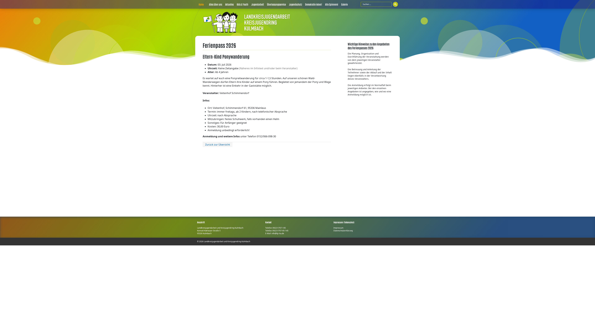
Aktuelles (229, 4)
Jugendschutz (295, 4)
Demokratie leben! (313, 4)
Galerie (344, 4)
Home (201, 4)
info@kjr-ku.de (278, 233)
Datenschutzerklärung (343, 230)
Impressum (338, 228)
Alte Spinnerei (331, 4)
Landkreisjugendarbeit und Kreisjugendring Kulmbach (227, 241)
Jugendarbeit (257, 4)
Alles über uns (215, 4)
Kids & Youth (242, 4)
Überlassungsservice (276, 4)
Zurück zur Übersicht (217, 144)
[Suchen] (395, 4)
